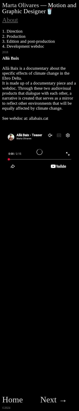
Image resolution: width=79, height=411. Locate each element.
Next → (53, 399)
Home (12, 399)
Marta (9, 5)
